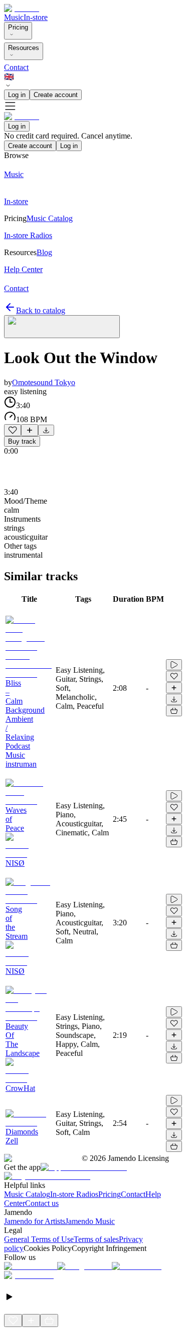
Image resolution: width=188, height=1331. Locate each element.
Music (14, 17)
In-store (36, 17)
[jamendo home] (21, 8)
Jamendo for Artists (34, 1221)
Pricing (18, 27)
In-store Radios (74, 1194)
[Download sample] (46, 430)
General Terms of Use (39, 1239)
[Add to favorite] (12, 430)
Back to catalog (40, 310)
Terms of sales (96, 1239)
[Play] (62, 326)
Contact (16, 67)
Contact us (42, 1203)
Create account (56, 95)
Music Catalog (27, 1194)
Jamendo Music (90, 1221)
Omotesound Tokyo (43, 382)
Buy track (22, 441)
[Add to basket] (174, 710)
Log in (17, 95)
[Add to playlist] (29, 430)
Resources (23, 48)
